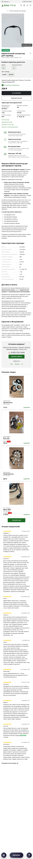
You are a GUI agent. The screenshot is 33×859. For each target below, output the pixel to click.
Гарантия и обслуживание (9, 127)
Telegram (17, 364)
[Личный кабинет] (27, 5)
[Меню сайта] (30, 5)
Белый (4, 74)
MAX (11, 364)
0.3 (3, 68)
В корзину (17, 93)
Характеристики (6, 122)
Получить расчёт (16, 98)
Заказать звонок (16, 356)
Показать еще (16, 520)
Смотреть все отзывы (9, 763)
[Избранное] (21, 5)
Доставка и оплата (7, 124)
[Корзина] (24, 5)
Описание (4, 119)
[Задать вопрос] (29, 855)
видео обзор (27, 45)
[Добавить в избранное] (30, 53)
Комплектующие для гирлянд (17, 11)
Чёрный (11, 74)
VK (22, 364)
